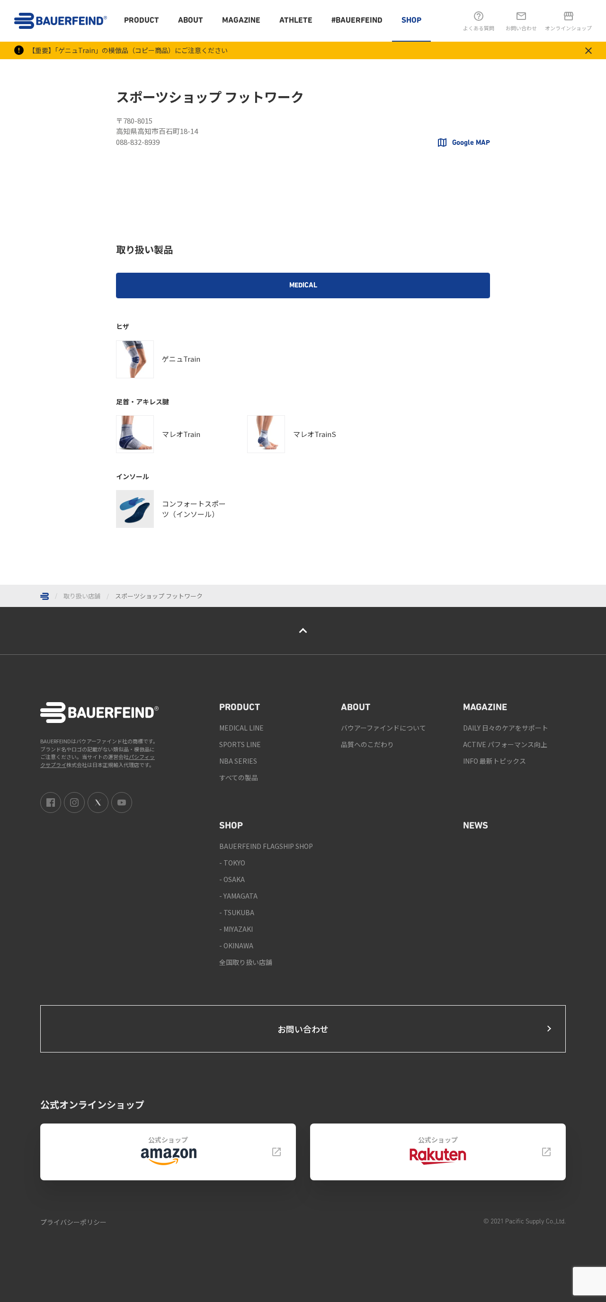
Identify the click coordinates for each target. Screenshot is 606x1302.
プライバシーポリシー (73, 1222)
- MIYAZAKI (236, 929)
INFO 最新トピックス (494, 761)
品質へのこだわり (367, 744)
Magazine (241, 21)
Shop (411, 21)
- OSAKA (232, 879)
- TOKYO (232, 862)
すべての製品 (238, 777)
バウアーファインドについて (383, 727)
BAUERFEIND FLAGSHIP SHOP (266, 846)
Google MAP (471, 143)
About (190, 21)
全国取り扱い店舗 (245, 962)
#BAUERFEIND (357, 21)
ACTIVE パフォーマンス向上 (505, 744)
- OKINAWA (236, 945)
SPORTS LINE (240, 744)
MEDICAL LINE (241, 727)
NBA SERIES (238, 761)
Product (141, 21)
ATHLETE (295, 21)
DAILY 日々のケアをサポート (505, 727)
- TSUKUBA (236, 912)
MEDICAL (303, 285)
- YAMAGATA (238, 896)
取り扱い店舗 (81, 596)
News (475, 826)
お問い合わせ (303, 1029)
